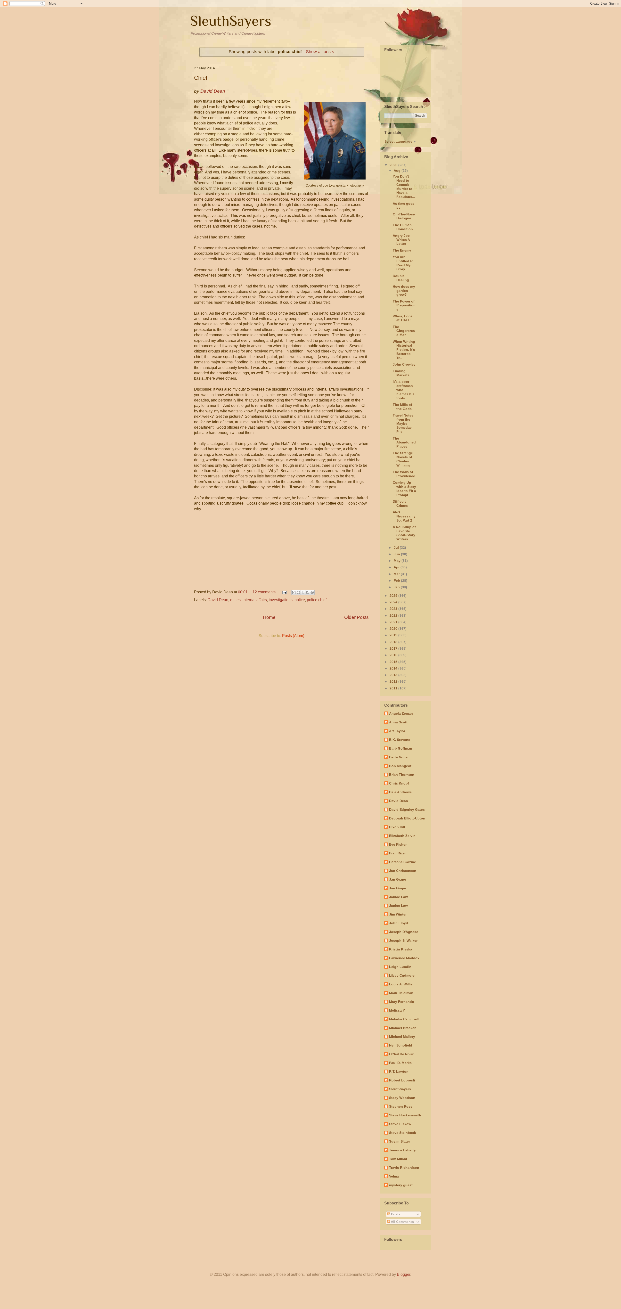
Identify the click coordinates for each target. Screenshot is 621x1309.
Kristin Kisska (400, 949)
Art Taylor (397, 731)
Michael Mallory (402, 1037)
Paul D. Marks (400, 1063)
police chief (317, 600)
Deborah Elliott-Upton (407, 818)
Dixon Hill (397, 827)
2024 (394, 602)
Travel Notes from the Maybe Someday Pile (403, 423)
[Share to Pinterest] (312, 592)
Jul (397, 547)
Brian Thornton (401, 775)
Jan (397, 587)
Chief (200, 77)
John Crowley (404, 364)
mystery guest (401, 1185)
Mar (397, 574)
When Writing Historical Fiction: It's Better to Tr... (404, 350)
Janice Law (398, 897)
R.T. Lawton (399, 1071)
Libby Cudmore (402, 975)
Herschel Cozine (402, 862)
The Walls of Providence (404, 474)
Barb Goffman (400, 748)
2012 (394, 681)
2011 (394, 688)
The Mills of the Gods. (403, 407)
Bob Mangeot (400, 766)
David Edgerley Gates (407, 809)
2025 (394, 595)
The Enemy (402, 250)
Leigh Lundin (400, 967)
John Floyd (398, 923)
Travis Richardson (404, 1168)
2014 (394, 668)
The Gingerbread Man (404, 331)
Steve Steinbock (402, 1133)
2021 (394, 622)
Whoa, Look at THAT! (403, 318)
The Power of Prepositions (404, 305)
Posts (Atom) (293, 636)
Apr (397, 567)
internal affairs (255, 600)
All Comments (402, 1222)
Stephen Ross (400, 1106)
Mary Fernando (401, 1002)
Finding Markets (401, 373)
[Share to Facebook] (307, 592)
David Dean (218, 600)
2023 (394, 609)
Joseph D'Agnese (403, 932)
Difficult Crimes (400, 503)
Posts (395, 1214)
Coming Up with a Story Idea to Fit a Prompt (404, 489)
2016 (394, 655)
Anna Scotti (399, 722)
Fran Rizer (397, 853)
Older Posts (356, 617)
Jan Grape (397, 879)
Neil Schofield (400, 1045)
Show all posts (320, 51)
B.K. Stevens (399, 740)
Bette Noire (398, 757)
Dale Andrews (400, 792)
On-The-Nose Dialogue (404, 216)
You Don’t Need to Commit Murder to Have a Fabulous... (404, 186)
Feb (397, 580)
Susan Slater (399, 1141)
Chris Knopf (399, 783)
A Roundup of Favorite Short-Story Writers (404, 533)
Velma (394, 1176)
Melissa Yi (397, 1010)
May (397, 561)
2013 (394, 675)
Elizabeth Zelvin (402, 836)
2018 (394, 642)
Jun (397, 554)
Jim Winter (398, 914)
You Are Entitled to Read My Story (403, 263)
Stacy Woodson (402, 1098)
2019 (394, 635)
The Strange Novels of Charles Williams (403, 459)
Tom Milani (398, 1159)
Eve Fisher (398, 844)
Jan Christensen (402, 871)
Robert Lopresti (402, 1080)
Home (269, 617)
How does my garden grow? (404, 291)
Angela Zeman (401, 713)
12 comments (264, 592)
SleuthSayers (230, 21)
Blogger (403, 1274)
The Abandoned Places (404, 442)
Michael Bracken (403, 1028)
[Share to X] (303, 592)
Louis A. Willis (401, 984)
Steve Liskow (400, 1124)
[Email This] (293, 592)
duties (235, 600)
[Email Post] (284, 592)
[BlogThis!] (298, 592)
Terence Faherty (402, 1150)
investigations (281, 600)
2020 (394, 628)
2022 (394, 615)
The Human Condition (403, 227)
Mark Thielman (401, 993)
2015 (394, 662)
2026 (394, 165)
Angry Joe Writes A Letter (401, 240)
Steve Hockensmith (405, 1115)
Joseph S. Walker (403, 940)
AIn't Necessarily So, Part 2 (404, 516)
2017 (394, 648)
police (299, 600)
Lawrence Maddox (404, 958)
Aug (397, 170)
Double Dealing (401, 278)
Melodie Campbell (404, 1019)
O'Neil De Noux (401, 1054)
